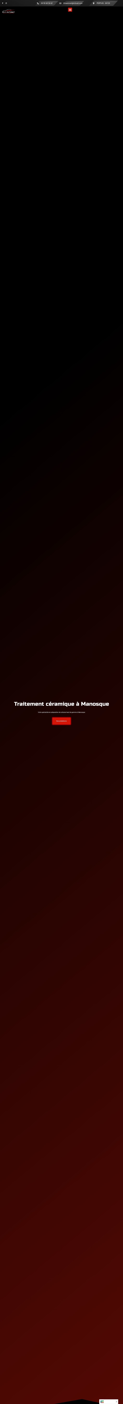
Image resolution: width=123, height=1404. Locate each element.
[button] (70, 10)
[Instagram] (6, 3)
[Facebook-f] (2, 3)
